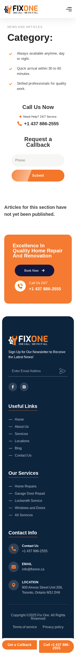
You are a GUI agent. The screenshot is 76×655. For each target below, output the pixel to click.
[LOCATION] (13, 585)
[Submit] (62, 371)
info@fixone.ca (33, 569)
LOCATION (30, 582)
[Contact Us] (13, 549)
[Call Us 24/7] (20, 286)
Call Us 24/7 (38, 283)
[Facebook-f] (12, 387)
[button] (38, 176)
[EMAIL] (13, 567)
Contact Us (30, 546)
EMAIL (27, 564)
